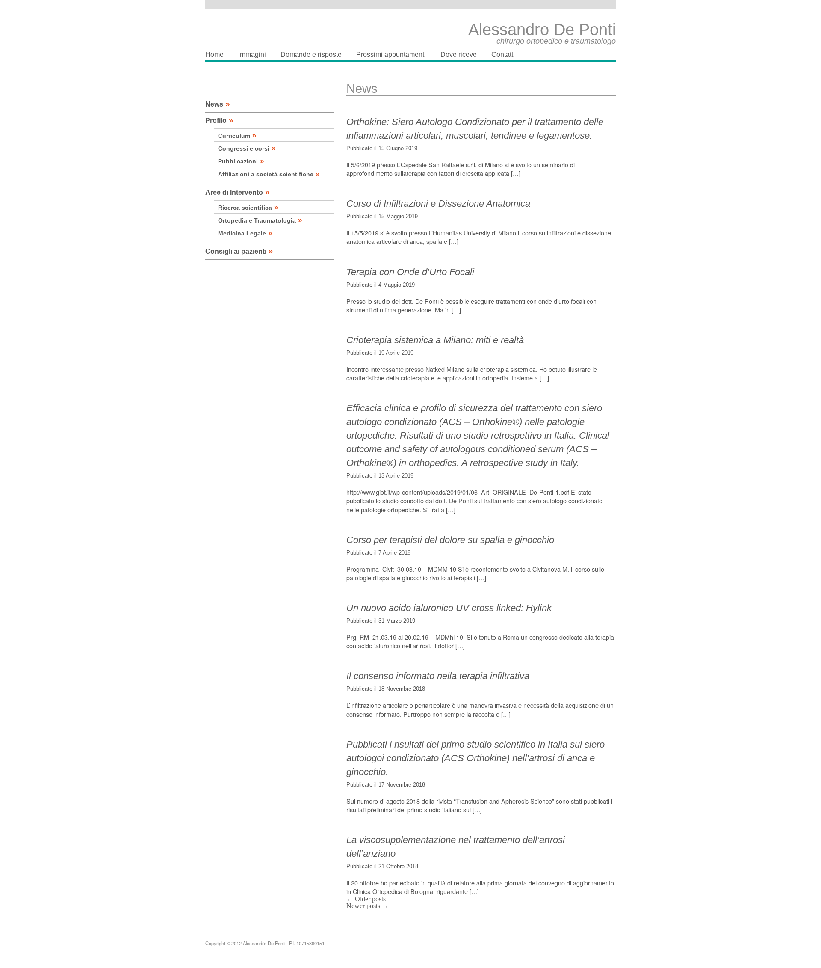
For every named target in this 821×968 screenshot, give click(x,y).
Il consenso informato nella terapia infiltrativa (437, 676)
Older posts (366, 899)
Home (214, 54)
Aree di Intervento (237, 192)
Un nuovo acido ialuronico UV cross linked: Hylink (449, 608)
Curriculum (237, 135)
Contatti (503, 54)
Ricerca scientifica (248, 207)
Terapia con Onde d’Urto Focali (410, 272)
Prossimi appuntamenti (391, 54)
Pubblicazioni (241, 161)
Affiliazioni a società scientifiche (268, 174)
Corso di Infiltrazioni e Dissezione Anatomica (438, 203)
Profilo (219, 120)
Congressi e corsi (246, 148)
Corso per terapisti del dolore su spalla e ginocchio (450, 539)
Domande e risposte (311, 54)
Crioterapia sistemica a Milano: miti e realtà (435, 340)
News (217, 104)
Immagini (252, 54)
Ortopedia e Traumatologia (260, 220)
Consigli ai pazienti (239, 251)
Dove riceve (458, 54)
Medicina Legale (245, 233)
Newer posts (367, 905)
